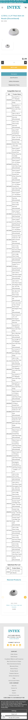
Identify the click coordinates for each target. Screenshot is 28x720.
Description (14, 74)
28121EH (9, 352)
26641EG (8, 144)
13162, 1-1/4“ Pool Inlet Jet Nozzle (14, 606)
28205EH (9, 403)
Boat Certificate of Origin (14, 661)
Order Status (14, 654)
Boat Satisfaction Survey (14, 663)
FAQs (14, 678)
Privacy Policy (4, 707)
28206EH (9, 411)
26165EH (9, 99)
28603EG (8, 512)
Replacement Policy (14, 85)
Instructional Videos (14, 680)
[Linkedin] (20, 645)
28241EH (9, 456)
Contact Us (14, 688)
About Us (14, 685)
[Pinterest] (17, 645)
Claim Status (14, 656)
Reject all (14, 714)
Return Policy (14, 668)
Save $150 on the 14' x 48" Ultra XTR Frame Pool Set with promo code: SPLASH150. (13, 1)
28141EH (9, 377)
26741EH (9, 266)
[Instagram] (11, 645)
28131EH (9, 369)
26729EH (9, 239)
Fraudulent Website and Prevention (14, 659)
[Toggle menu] (2, 7)
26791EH (9, 318)
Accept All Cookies (14, 717)
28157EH (9, 386)
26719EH (9, 214)
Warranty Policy (14, 666)
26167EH (9, 108)
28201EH (9, 395)
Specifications (14, 77)
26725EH (9, 230)
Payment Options (14, 673)
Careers (14, 692)
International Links (14, 695)
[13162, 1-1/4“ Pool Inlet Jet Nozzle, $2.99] (14, 592)
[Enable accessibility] (3, 716)
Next (25, 597)
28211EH (9, 433)
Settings (14, 711)
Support (14, 690)
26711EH (9, 186)
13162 (8, 572)
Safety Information (14, 81)
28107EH (9, 328)
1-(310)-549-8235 (14, 638)
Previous (2, 597)
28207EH (9, 422)
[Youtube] (14, 645)
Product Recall (14, 671)
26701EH (9, 164)
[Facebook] (8, 645)
